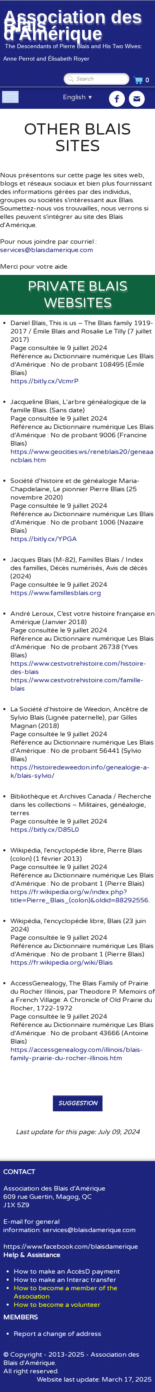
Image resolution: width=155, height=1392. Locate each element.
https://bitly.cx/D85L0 (44, 830)
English (78, 97)
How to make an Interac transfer (65, 1280)
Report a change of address (57, 1334)
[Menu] (10, 97)
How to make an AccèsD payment (67, 1271)
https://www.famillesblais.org (55, 593)
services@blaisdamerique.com (46, 250)
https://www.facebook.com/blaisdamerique (70, 1247)
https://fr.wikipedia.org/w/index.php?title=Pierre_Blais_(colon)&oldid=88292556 (79, 896)
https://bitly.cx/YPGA (43, 539)
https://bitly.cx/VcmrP (44, 381)
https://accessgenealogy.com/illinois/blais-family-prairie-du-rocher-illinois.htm (76, 1054)
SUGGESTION (77, 1103)
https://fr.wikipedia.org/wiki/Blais (61, 962)
